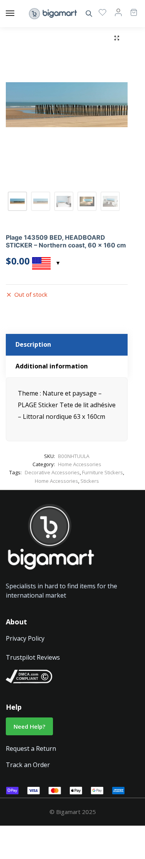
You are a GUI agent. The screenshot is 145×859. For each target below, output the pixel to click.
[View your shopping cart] (129, 9)
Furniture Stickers (102, 472)
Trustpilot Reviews (33, 657)
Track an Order (28, 764)
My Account (118, 12)
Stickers (89, 480)
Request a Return (31, 748)
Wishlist (102, 12)
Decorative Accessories (52, 472)
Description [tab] (33, 344)
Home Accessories (79, 464)
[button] (117, 38)
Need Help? (29, 726)
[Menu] (17, 13)
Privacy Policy (25, 638)
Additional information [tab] (51, 366)
